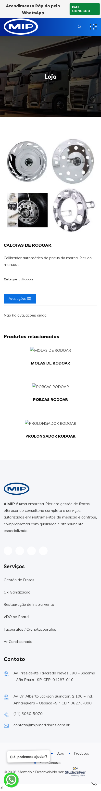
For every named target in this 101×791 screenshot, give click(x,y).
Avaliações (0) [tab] (20, 298)
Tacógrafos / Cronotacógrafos (30, 629)
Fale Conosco (81, 9)
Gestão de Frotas (19, 579)
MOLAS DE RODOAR (50, 363)
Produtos (81, 753)
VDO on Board (16, 616)
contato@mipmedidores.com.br (41, 724)
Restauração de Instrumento (29, 604)
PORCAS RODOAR (50, 399)
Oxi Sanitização (17, 592)
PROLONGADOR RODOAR (50, 436)
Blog (60, 753)
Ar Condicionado (18, 641)
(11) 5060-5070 (28, 713)
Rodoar (27, 279)
